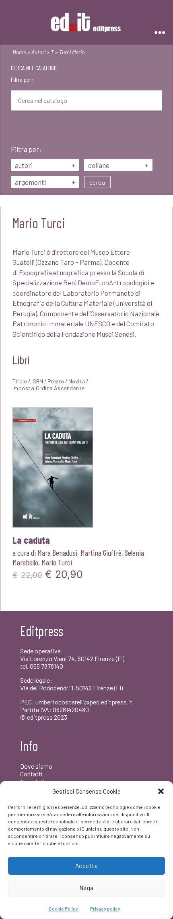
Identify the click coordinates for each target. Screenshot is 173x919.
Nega (86, 887)
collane (118, 165)
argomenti (45, 182)
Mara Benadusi (57, 552)
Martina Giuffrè (101, 552)
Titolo (19, 381)
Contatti (31, 774)
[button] (161, 791)
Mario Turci (56, 562)
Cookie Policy (63, 908)
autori (45, 165)
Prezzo (55, 381)
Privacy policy (105, 908)
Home (19, 52)
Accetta (86, 865)
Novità (76, 381)
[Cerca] (17, 129)
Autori (38, 52)
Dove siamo (36, 766)
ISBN (37, 381)
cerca (97, 182)
